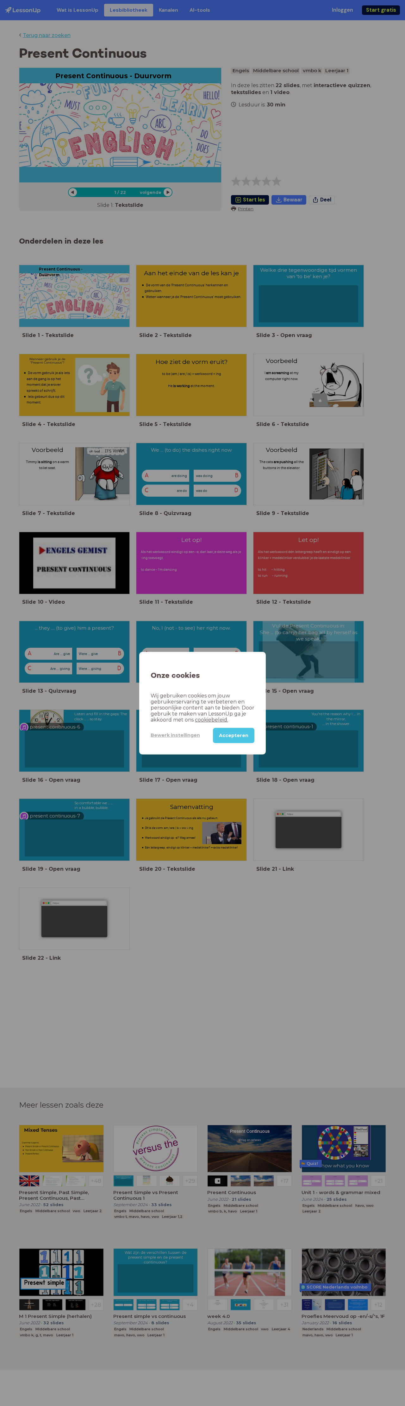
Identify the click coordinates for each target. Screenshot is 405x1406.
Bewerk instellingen (175, 735)
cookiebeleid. (211, 719)
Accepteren (233, 735)
